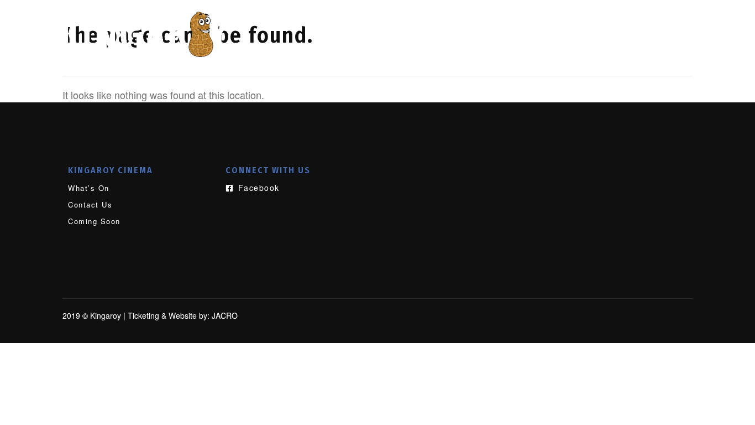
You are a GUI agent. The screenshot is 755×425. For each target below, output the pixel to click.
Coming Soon (638, 25)
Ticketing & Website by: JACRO (183, 315)
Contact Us (533, 25)
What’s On (438, 25)
